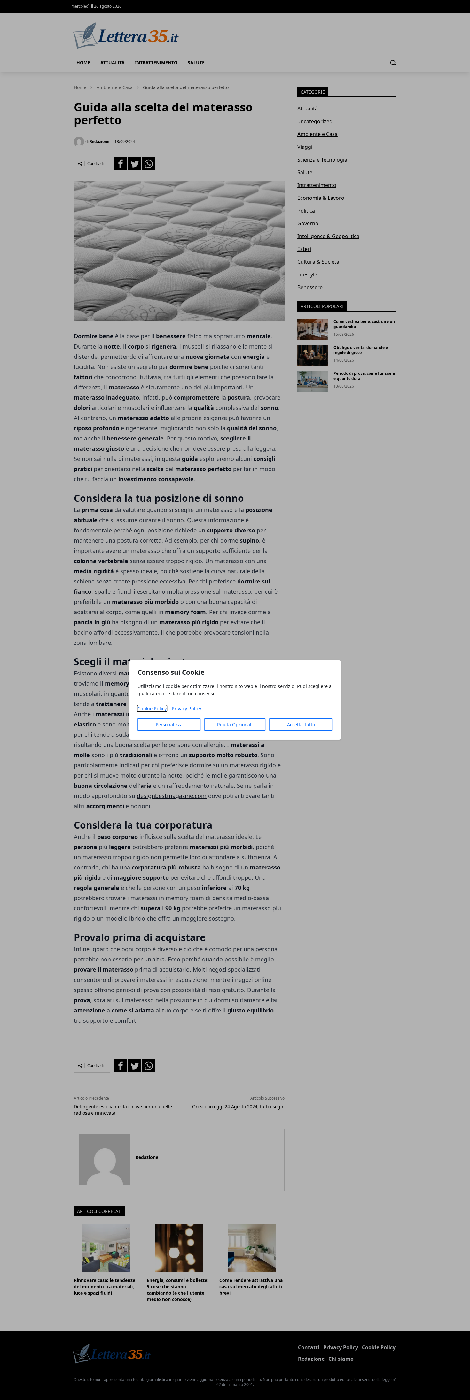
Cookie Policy (152, 708)
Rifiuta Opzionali (235, 724)
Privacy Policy (186, 708)
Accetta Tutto (301, 724)
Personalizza (169, 724)
